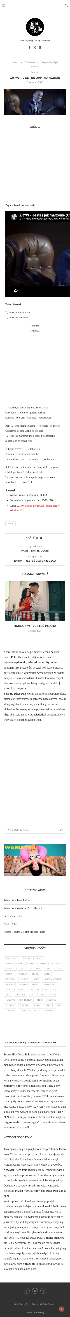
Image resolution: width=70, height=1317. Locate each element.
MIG (32, 995)
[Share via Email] (41, 537)
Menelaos (20, 995)
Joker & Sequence (53, 979)
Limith (35, 984)
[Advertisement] (35, 164)
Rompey (52, 1000)
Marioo (21, 990)
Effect (59, 969)
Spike (58, 1005)
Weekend (49, 1010)
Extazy (9, 974)
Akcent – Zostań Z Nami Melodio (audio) (25, 931)
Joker (36, 979)
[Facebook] (29, 47)
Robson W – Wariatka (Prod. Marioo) (23, 908)
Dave (48, 969)
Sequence (10, 1005)
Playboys (10, 1000)
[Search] (66, 5)
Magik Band (49, 984)
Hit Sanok (10, 979)
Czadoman (35, 969)
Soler (48, 1005)
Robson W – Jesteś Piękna (35, 625)
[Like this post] (29, 537)
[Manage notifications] (61, 1309)
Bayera (43, 963)
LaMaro (23, 984)
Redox (40, 1000)
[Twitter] (34, 47)
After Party (11, 958)
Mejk (8, 995)
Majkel (9, 990)
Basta (31, 963)
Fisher (35, 974)
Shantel (24, 1005)
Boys (22, 969)
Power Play (26, 1000)
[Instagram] (40, 47)
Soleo (36, 1005)
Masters (35, 990)
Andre (38, 958)
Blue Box (10, 969)
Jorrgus (10, 984)
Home (15, 62)
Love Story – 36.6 (13, 916)
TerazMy (10, 1010)
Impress (24, 979)
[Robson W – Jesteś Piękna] (35, 601)
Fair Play (22, 974)
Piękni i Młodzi (46, 995)
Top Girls (24, 1010)
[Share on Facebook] (33, 537)
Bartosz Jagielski (14, 963)
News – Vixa (10, 924)
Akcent (26, 958)
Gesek (47, 974)
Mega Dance (50, 990)
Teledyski (30, 62)
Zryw (10, 524)
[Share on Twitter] (37, 537)
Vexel (37, 1010)
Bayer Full (57, 963)
